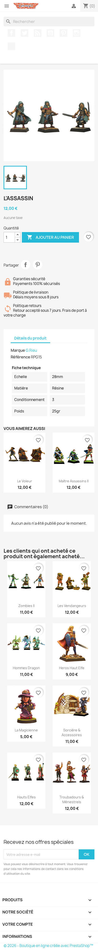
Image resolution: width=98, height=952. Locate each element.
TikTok (11, 46)
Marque (18, 350)
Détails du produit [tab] (30, 338)
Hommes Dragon (26, 668)
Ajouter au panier (50, 237)
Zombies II (26, 605)
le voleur (24, 481)
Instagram (76, 33)
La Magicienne (26, 730)
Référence (20, 357)
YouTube (50, 33)
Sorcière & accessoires (72, 732)
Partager (25, 264)
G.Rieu (31, 350)
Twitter (24, 33)
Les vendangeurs (72, 605)
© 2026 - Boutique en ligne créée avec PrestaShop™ (48, 945)
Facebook (11, 33)
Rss (37, 33)
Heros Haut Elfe (71, 668)
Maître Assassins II (73, 481)
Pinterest (63, 33)
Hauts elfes (26, 797)
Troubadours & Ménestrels (71, 799)
